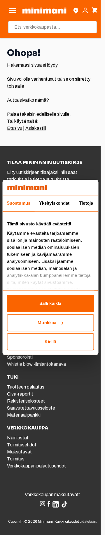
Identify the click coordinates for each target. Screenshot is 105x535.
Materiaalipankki (24, 415)
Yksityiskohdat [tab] (54, 203)
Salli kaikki (50, 303)
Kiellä (50, 341)
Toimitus (15, 458)
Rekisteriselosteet (26, 400)
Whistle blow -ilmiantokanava (36, 364)
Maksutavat (19, 451)
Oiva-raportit (20, 393)
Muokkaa (47, 322)
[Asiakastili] (85, 10)
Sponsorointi (20, 357)
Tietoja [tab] (86, 203)
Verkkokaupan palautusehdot (36, 465)
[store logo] (44, 10)
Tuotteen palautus (26, 386)
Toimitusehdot (21, 444)
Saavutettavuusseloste (31, 407)
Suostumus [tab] (18, 203)
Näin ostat (18, 437)
